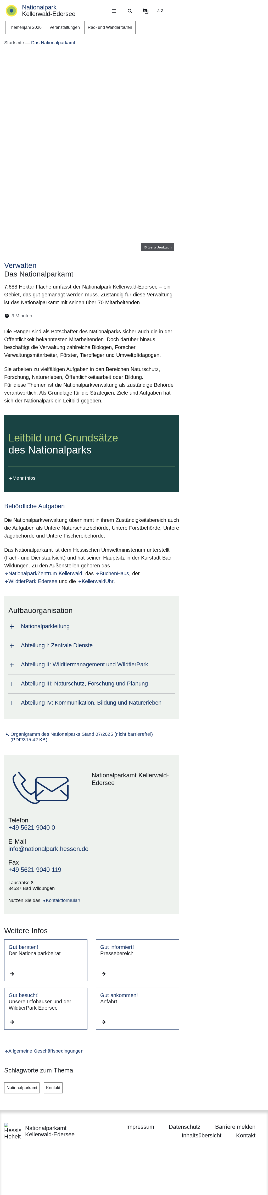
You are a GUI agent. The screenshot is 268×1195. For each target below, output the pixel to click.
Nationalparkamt (22, 1088)
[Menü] (114, 11)
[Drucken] (81, 316)
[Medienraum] (145, 11)
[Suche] (129, 11)
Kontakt (53, 1088)
